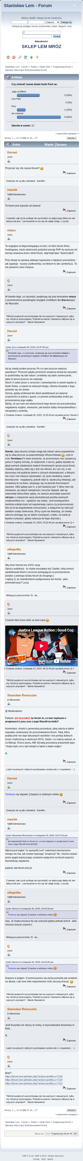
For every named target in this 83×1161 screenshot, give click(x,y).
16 (31, 138)
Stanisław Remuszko (22, 695)
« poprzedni (61, 133)
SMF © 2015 (41, 1156)
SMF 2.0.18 (27, 1156)
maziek (12, 189)
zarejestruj (56, 18)
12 (17, 138)
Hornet (12, 152)
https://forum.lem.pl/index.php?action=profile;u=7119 (33, 1080)
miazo (11, 230)
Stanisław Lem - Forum (28, 5)
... (15, 138)
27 (36, 138)
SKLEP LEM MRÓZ (41, 46)
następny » (73, 133)
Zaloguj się (41, 18)
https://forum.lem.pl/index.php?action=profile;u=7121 (34, 1083)
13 (20, 138)
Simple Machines (56, 1156)
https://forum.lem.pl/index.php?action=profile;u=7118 (33, 1076)
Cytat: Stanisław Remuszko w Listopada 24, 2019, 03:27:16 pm (36, 835)
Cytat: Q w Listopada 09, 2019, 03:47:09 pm (27, 347)
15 (28, 138)
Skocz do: (39, 1134)
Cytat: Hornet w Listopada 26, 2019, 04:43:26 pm (29, 909)
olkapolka (14, 549)
